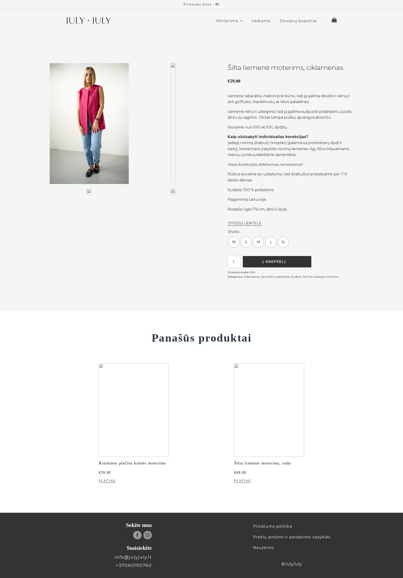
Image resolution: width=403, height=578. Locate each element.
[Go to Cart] (334, 20)
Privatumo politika (272, 526)
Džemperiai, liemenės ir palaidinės (267, 276)
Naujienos (263, 547)
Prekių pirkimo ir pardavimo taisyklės (291, 537)
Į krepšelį (274, 262)
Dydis (234, 231)
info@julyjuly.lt (133, 557)
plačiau (107, 480)
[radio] (234, 242)
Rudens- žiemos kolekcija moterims (314, 276)
